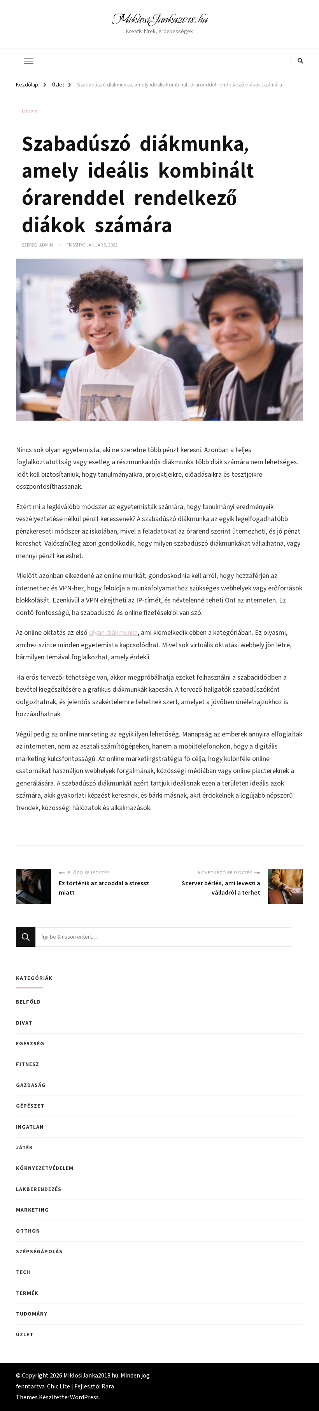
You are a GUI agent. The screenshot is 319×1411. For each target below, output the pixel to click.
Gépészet (30, 1106)
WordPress (84, 1397)
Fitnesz (27, 1064)
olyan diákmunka (113, 632)
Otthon (28, 1231)
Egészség (30, 1043)
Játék (24, 1147)
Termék (27, 1293)
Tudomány (31, 1314)
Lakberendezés (38, 1189)
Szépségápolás (39, 1251)
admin (46, 245)
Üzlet (30, 112)
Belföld (28, 1002)
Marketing (32, 1210)
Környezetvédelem (45, 1168)
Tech (23, 1272)
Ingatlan (30, 1127)
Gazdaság (31, 1085)
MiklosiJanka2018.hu (160, 19)
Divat (24, 1023)
